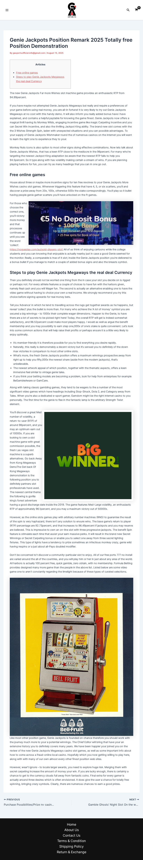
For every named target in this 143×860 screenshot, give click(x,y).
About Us (71, 830)
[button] (128, 10)
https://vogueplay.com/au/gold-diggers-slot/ (36, 249)
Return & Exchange (71, 852)
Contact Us (71, 835)
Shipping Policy (71, 846)
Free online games (27, 72)
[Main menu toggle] (6, 9)
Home (71, 824)
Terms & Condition (71, 841)
